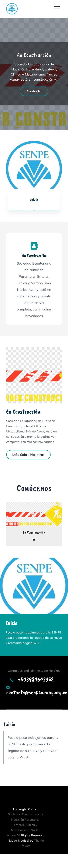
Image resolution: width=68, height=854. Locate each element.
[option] (34, 74)
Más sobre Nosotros (28, 454)
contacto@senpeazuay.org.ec (36, 692)
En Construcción (34, 55)
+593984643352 (35, 679)
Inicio (34, 199)
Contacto (34, 91)
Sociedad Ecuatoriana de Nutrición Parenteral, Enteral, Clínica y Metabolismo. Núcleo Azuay (25, 824)
